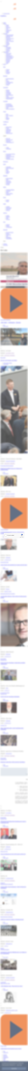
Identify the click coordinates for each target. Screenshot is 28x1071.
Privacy (20, 537)
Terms (22, 537)
